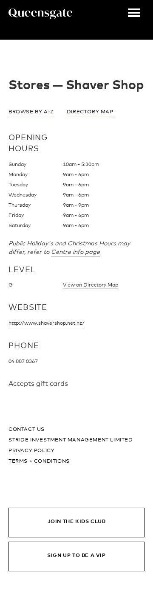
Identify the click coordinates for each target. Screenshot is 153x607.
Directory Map (90, 112)
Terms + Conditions (39, 461)
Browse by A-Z (31, 112)
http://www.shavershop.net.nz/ (46, 323)
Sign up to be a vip (76, 555)
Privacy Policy (31, 450)
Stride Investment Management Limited (70, 440)
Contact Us (26, 429)
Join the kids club (77, 521)
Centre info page (75, 252)
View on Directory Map (90, 285)
